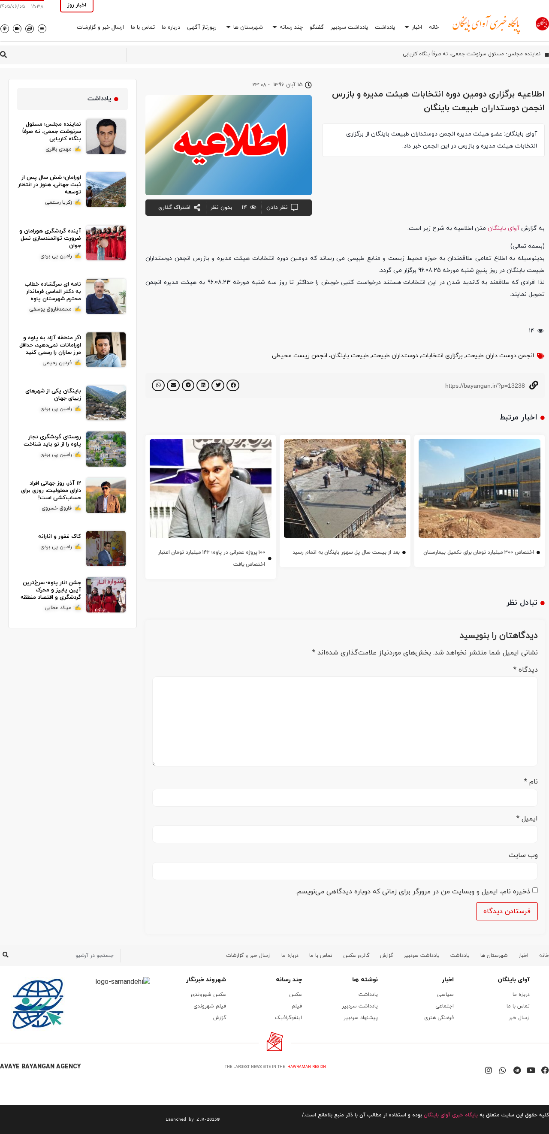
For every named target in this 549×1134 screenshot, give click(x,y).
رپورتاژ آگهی (202, 27)
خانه (434, 27)
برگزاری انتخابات (442, 356)
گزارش (386, 955)
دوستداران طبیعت (395, 356)
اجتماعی (444, 1006)
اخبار (417, 27)
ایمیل (527, 818)
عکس (295, 994)
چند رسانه (291, 27)
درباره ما (171, 27)
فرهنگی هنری (439, 1017)
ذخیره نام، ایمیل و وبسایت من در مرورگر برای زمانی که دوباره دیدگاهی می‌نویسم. (413, 891)
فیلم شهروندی (209, 1006)
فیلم (297, 1006)
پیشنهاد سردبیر (361, 1017)
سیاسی (445, 994)
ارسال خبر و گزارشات (100, 27)
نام (531, 781)
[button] (232, 385)
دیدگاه (525, 670)
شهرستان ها (248, 27)
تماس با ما (143, 27)
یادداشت (385, 27)
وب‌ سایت (523, 855)
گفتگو (317, 27)
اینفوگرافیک (288, 1017)
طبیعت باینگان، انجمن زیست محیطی (320, 356)
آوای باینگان (503, 228)
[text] (110, 1119)
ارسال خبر (519, 1017)
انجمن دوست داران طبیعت (500, 356)
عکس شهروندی (208, 994)
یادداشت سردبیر (349, 27)
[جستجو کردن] (5, 956)
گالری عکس (356, 955)
